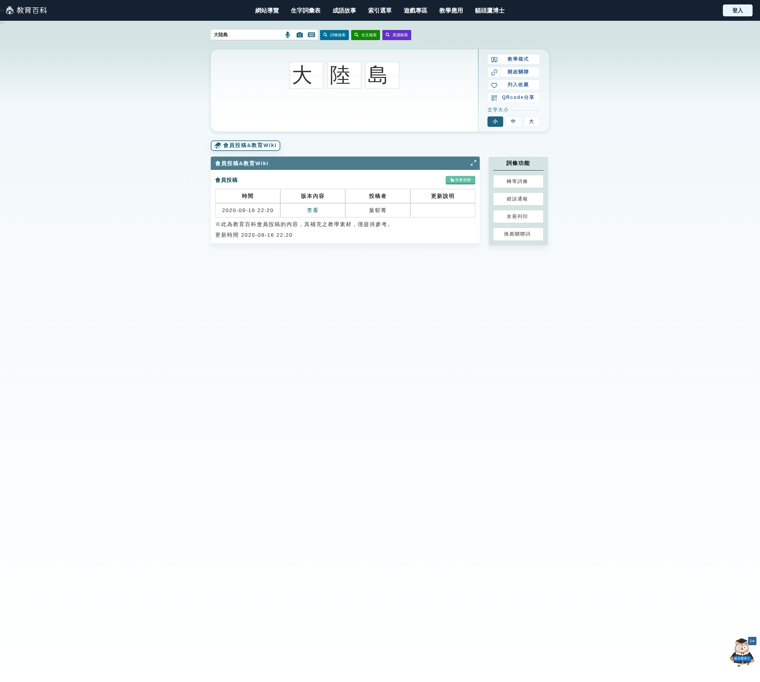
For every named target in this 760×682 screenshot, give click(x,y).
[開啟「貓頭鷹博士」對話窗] (742, 652)
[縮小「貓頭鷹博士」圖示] (752, 641)
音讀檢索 (400, 35)
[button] (380, 10)
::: (2, 10)
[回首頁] (26, 10)
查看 (313, 210)
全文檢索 (369, 35)
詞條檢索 (338, 35)
